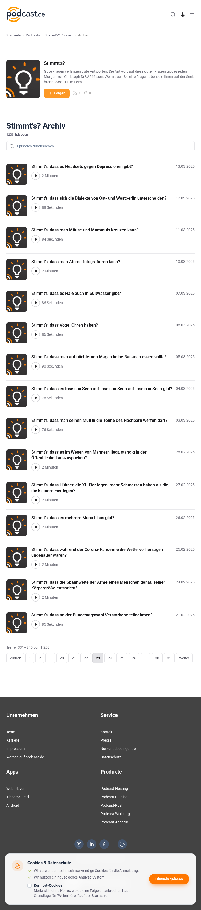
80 (157, 658)
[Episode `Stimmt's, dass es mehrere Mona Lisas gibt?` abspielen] (35, 527)
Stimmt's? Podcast (59, 35)
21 (74, 658)
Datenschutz (110, 757)
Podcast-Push (112, 805)
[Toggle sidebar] (192, 14)
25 (122, 658)
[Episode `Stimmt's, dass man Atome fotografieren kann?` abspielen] (35, 271)
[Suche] (173, 14)
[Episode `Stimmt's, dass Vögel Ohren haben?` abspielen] (35, 334)
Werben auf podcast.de (25, 757)
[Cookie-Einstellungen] (122, 844)
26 (134, 658)
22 (86, 658)
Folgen (59, 93)
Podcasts (33, 35)
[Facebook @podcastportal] (104, 844)
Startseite (13, 35)
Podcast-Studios (113, 797)
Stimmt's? (54, 63)
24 (110, 658)
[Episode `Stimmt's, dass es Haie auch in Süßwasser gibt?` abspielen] (35, 303)
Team (10, 732)
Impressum (15, 749)
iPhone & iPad (17, 797)
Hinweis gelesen (169, 879)
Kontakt (107, 732)
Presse (105, 740)
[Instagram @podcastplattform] (79, 844)
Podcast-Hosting (114, 788)
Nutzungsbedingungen (119, 749)
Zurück (15, 658)
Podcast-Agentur (114, 822)
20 (62, 658)
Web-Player (15, 788)
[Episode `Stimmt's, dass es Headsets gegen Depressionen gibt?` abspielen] (35, 176)
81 (169, 658)
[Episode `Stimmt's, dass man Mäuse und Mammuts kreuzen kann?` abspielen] (35, 239)
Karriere (12, 740)
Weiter (184, 658)
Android (12, 805)
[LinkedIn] (91, 844)
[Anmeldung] (182, 14)
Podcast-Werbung (115, 814)
